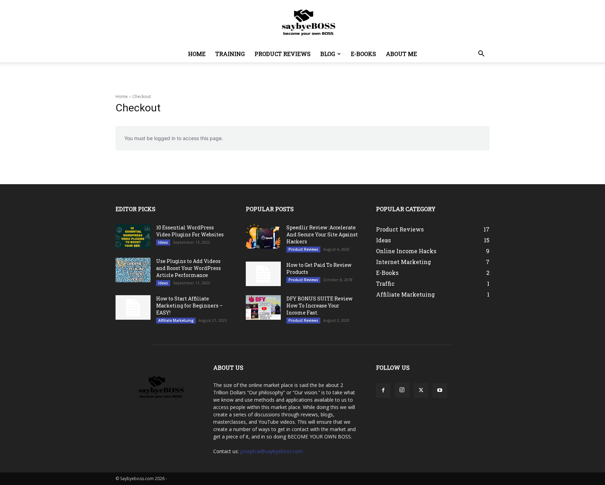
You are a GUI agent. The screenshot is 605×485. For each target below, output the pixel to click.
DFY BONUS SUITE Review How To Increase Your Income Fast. (319, 305)
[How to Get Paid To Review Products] (263, 274)
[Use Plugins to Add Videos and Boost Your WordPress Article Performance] (133, 270)
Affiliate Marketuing (176, 320)
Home (197, 53)
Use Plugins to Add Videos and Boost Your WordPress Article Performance (188, 268)
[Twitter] (421, 390)
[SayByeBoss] (302, 23)
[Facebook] (383, 390)
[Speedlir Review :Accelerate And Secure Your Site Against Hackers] (263, 236)
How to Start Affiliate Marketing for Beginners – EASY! (189, 305)
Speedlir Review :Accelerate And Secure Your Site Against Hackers (322, 234)
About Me (401, 53)
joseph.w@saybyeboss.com (271, 451)
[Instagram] (402, 390)
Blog (327, 53)
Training (230, 53)
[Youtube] (440, 390)
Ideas (163, 242)
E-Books (363, 53)
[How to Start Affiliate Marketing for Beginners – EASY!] (133, 307)
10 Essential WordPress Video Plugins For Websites (190, 231)
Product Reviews (283, 53)
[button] (481, 54)
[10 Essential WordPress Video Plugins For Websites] (133, 236)
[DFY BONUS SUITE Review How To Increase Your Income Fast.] (263, 307)
